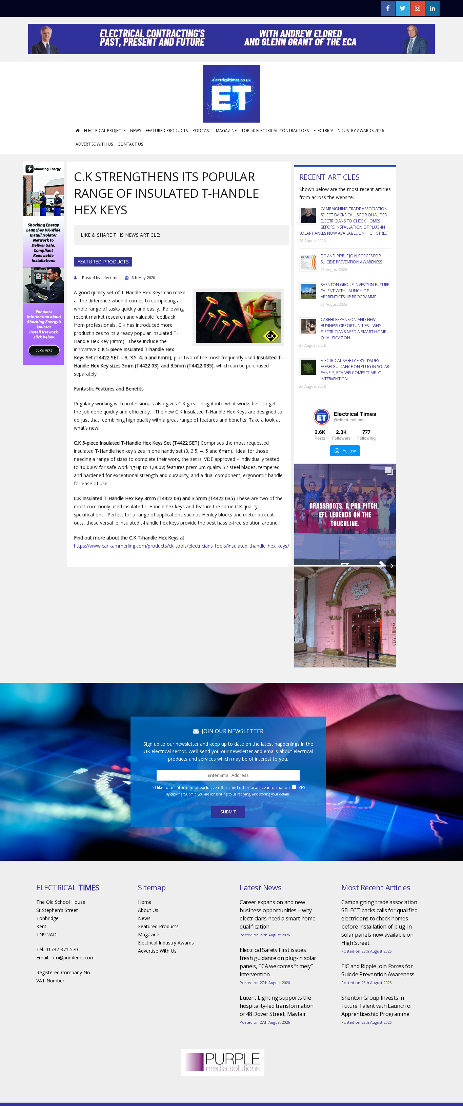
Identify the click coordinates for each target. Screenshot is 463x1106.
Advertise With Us (94, 164)
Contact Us (130, 164)
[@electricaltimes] (321, 437)
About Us (148, 930)
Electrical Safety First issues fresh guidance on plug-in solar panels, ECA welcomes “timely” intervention (355, 390)
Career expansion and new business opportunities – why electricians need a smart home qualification (353, 349)
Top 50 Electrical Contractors (275, 151)
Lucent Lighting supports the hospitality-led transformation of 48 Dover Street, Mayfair (276, 1026)
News (135, 151)
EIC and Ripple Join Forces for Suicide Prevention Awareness (351, 279)
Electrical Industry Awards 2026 (349, 151)
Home (145, 922)
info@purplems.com (73, 978)
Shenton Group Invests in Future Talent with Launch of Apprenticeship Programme (355, 311)
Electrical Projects (104, 151)
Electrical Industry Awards (166, 963)
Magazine (226, 151)
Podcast (202, 151)
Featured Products (167, 151)
